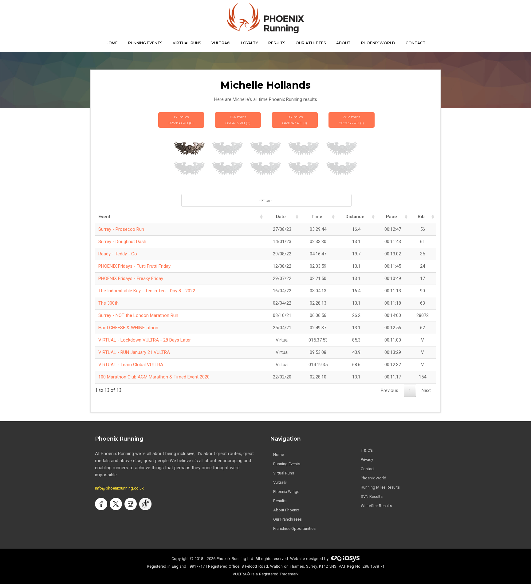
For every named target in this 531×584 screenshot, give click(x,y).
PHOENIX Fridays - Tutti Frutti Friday (134, 266)
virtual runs (187, 43)
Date (281, 216)
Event (104, 216)
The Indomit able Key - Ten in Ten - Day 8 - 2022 (146, 291)
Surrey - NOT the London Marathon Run (138, 315)
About (343, 43)
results (276, 43)
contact (416, 43)
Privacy (367, 459)
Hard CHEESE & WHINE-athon (128, 327)
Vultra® (220, 43)
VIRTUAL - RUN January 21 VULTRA (134, 352)
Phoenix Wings (286, 491)
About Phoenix (286, 510)
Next (426, 390)
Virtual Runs (283, 473)
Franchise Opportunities (294, 528)
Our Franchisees (287, 519)
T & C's (367, 450)
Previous (389, 390)
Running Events (145, 43)
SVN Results (372, 496)
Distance (354, 216)
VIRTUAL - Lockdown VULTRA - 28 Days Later (144, 340)
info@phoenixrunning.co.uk (119, 488)
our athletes (311, 43)
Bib (421, 216)
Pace (391, 216)
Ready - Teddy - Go (117, 254)
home (112, 43)
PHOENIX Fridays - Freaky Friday (130, 278)
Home (278, 454)
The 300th (108, 303)
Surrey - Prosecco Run (121, 229)
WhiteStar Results (376, 505)
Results (279, 500)
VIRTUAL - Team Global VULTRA (130, 364)
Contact (368, 468)
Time (316, 216)
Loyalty (249, 43)
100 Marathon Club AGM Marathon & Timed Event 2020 (154, 377)
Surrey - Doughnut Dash (122, 241)
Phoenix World (378, 43)
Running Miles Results (380, 487)
